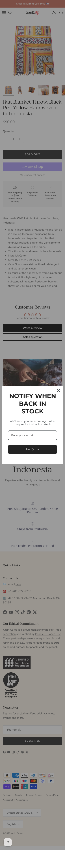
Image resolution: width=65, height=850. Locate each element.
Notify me (32, 449)
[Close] (58, 390)
